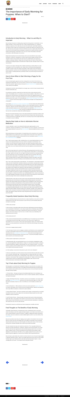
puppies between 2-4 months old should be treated (20, 103)
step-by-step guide (25, 129)
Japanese (45, 3)
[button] (63, 3)
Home (40, 3)
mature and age (8, 316)
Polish (49, 3)
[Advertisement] (24, 29)
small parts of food (37, 155)
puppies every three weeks (15, 280)
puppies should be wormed (31, 83)
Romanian (55, 3)
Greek (59, 3)
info (9, 7)
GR (9, 383)
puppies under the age (39, 285)
